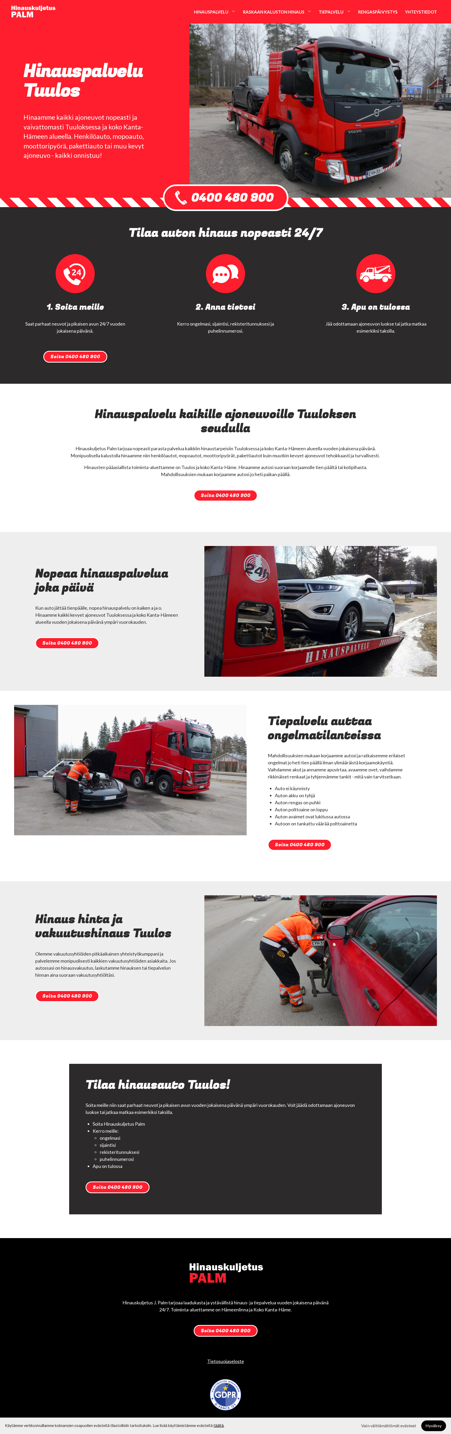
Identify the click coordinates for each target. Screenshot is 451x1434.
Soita (75, 356)
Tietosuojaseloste (225, 1361)
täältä (218, 1425)
